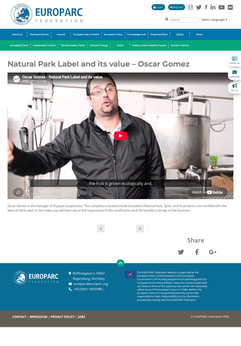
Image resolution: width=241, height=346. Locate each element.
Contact (19, 317)
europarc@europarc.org (90, 284)
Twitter (181, 251)
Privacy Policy (63, 317)
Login (159, 7)
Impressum (38, 317)
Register (177, 7)
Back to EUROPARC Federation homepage (47, 14)
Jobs (81, 317)
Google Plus (212, 251)
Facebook (196, 251)
